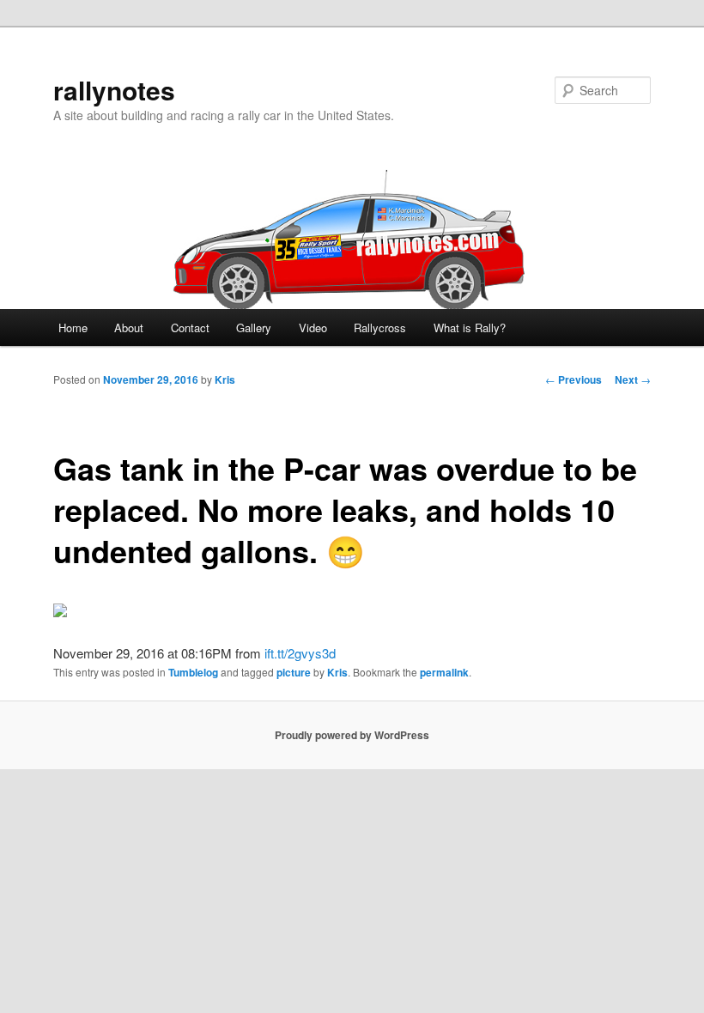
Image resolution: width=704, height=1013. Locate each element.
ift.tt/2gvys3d (300, 653)
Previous (573, 379)
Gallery (253, 327)
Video (313, 327)
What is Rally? (470, 327)
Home (73, 327)
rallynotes (114, 89)
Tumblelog (193, 672)
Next (633, 379)
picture (293, 672)
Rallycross (380, 327)
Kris (225, 379)
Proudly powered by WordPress (352, 735)
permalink (444, 672)
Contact (190, 327)
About (128, 327)
